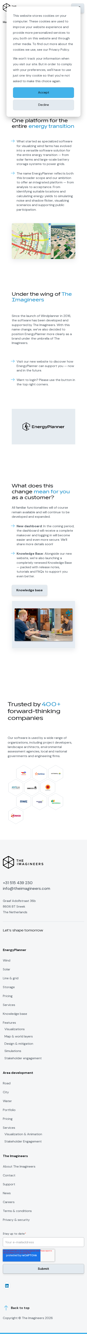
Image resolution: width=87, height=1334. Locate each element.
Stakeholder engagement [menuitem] (23, 1058)
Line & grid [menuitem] (10, 978)
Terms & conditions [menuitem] (17, 1211)
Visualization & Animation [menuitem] (23, 1134)
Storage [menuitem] (9, 987)
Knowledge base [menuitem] (15, 1014)
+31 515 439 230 (18, 882)
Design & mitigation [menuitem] (18, 1044)
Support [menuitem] (9, 1184)
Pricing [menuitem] (8, 996)
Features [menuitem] (9, 1022)
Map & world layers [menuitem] (18, 1036)
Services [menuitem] (9, 1005)
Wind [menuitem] (6, 960)
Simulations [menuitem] (12, 1051)
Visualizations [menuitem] (14, 1029)
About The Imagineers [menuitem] (19, 1166)
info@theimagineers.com (26, 888)
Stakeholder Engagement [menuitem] (23, 1141)
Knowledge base (29, 590)
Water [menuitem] (7, 1101)
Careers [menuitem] (9, 1202)
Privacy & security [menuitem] (16, 1220)
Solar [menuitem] (6, 969)
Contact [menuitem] (9, 1175)
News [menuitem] (7, 1193)
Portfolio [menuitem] (9, 1110)
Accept (43, 92)
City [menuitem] (6, 1092)
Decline (43, 105)
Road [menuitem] (7, 1083)
